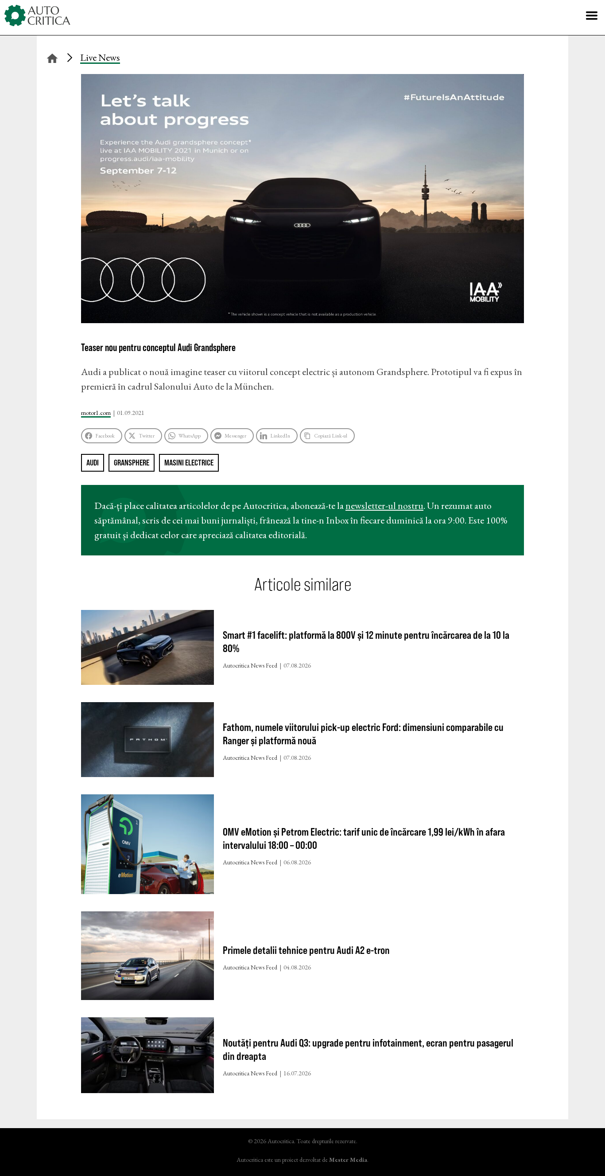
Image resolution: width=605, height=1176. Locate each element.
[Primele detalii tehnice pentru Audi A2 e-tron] (147, 957)
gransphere (131, 462)
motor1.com (96, 413)
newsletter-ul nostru (384, 505)
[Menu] (591, 15)
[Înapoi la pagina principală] (52, 57)
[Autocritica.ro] (37, 15)
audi (92, 462)
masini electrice (188, 462)
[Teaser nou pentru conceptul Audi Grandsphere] (302, 319)
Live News (100, 57)
